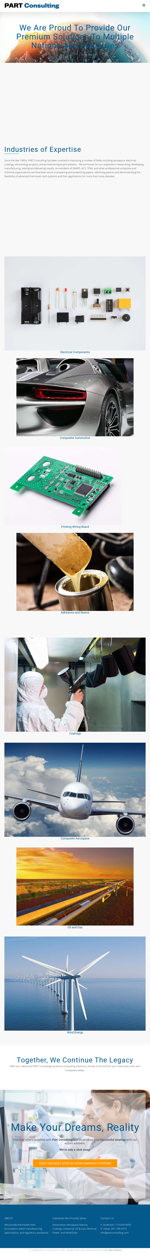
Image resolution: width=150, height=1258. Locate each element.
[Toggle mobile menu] (144, 5)
